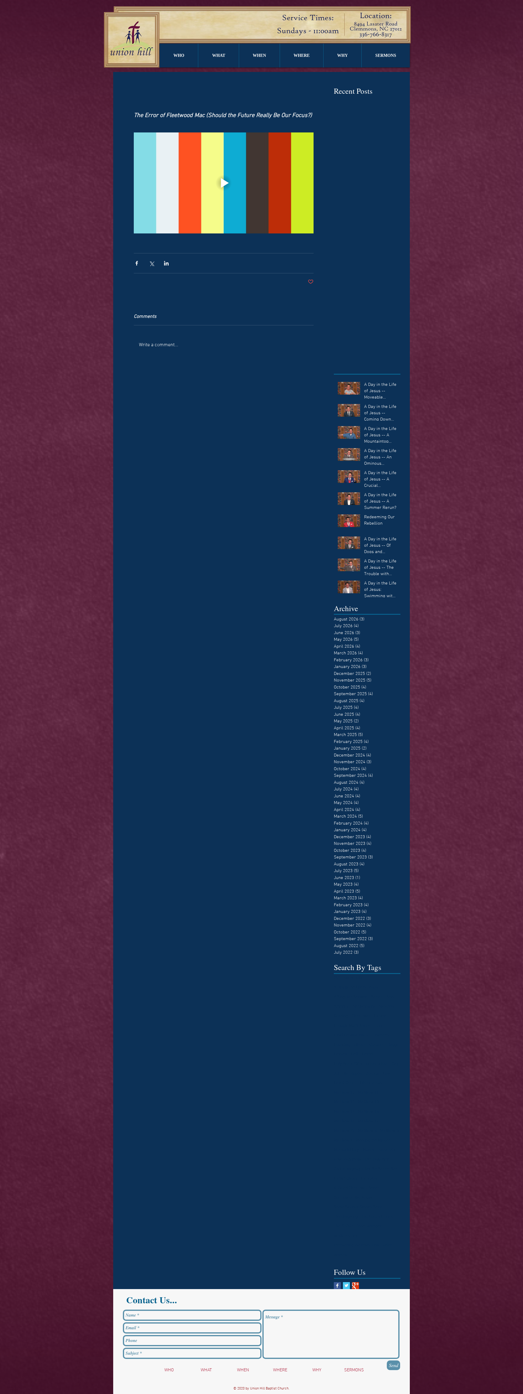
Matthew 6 (389, 1130)
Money (369, 1149)
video (387, 1245)
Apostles (386, 1006)
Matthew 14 (344, 1111)
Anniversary (364, 1006)
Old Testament (378, 1159)
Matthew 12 (344, 1102)
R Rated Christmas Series (357, 1188)
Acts (390, 997)
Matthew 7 (343, 1140)
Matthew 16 (344, 1121)
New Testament (347, 1159)
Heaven (340, 1054)
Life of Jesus (371, 1083)
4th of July (353, 978)
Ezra (378, 1025)
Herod (367, 1054)
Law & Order (345, 1083)
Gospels (376, 1044)
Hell (354, 1054)
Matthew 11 (368, 1092)
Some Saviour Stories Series (359, 1207)
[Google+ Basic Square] (355, 1285)
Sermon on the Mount (353, 1197)
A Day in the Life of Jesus (356, 987)
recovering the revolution (356, 1245)
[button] (179, 55)
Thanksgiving (346, 1216)
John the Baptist (348, 1073)
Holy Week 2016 (348, 1064)
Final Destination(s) (351, 1035)
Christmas (361, 1016)
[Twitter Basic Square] (346, 1285)
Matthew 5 (367, 1130)
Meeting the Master (373, 1140)
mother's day (345, 1236)
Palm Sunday (345, 1178)
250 (337, 978)
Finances (380, 1035)
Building (341, 1016)
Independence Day (382, 1064)
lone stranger (369, 1226)
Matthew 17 (368, 1121)
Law (386, 1073)
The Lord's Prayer (377, 1216)
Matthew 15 (368, 1111)
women (340, 1255)
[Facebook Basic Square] (337, 1285)
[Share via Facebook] (137, 263)
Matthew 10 (344, 1092)
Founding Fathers (350, 1044)
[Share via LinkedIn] (166, 263)
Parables (369, 1178)
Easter (380, 1016)
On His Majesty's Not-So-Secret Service (367, 1169)
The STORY (344, 1226)
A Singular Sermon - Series (358, 997)
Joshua (372, 1073)
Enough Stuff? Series (352, 1025)
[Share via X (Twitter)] (151, 263)
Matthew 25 (344, 1130)
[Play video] (224, 182)
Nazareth (386, 1149)
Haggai (393, 1044)
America (341, 1006)
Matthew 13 (368, 1102)
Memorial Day (346, 1149)
